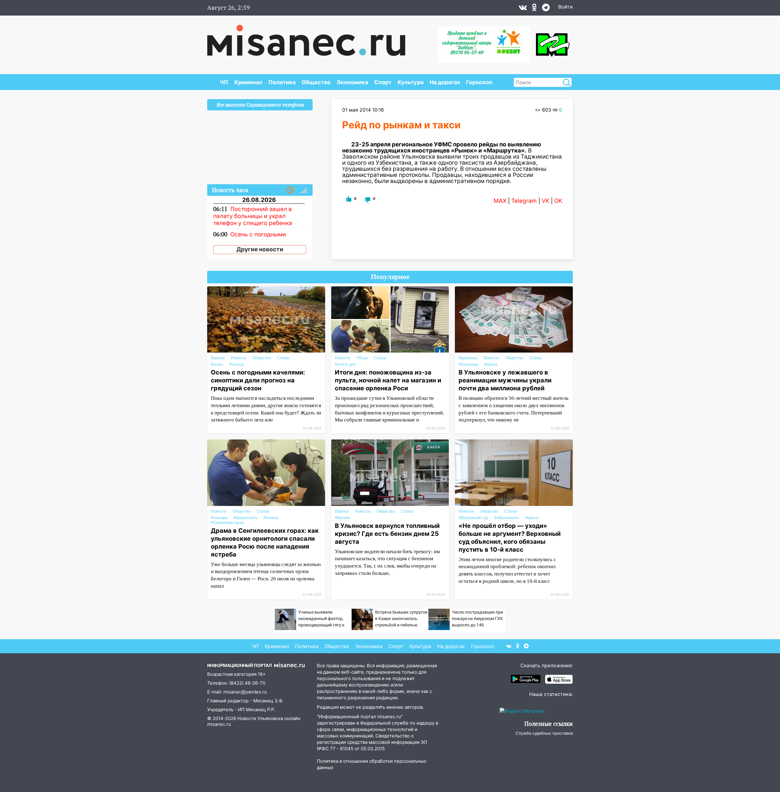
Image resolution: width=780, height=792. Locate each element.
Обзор (362, 358)
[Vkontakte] (523, 9)
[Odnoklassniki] (534, 9)
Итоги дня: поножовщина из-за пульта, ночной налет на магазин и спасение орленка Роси (388, 380)
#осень (217, 364)
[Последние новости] (290, 190)
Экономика (352, 82)
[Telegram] (546, 9)
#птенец (271, 517)
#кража (490, 364)
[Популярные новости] (303, 190)
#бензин (342, 517)
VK (545, 200)
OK (558, 200)
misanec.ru (219, 724)
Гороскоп (479, 82)
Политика (282, 82)
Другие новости (259, 249)
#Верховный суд (473, 517)
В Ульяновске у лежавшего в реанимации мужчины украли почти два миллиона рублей (505, 380)
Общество (316, 82)
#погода (236, 364)
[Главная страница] (306, 37)
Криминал (248, 82)
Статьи (283, 358)
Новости (238, 358)
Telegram (524, 200)
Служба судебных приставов (544, 733)
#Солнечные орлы (227, 522)
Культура (411, 82)
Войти (565, 7)
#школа (532, 517)
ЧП (224, 82)
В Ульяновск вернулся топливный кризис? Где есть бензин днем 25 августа (387, 533)
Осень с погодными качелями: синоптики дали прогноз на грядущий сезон (258, 380)
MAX (500, 200)
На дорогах (445, 82)
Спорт (383, 82)
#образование (506, 517)
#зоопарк (219, 517)
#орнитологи (245, 517)
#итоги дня (345, 364)
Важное (218, 358)
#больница (468, 364)
